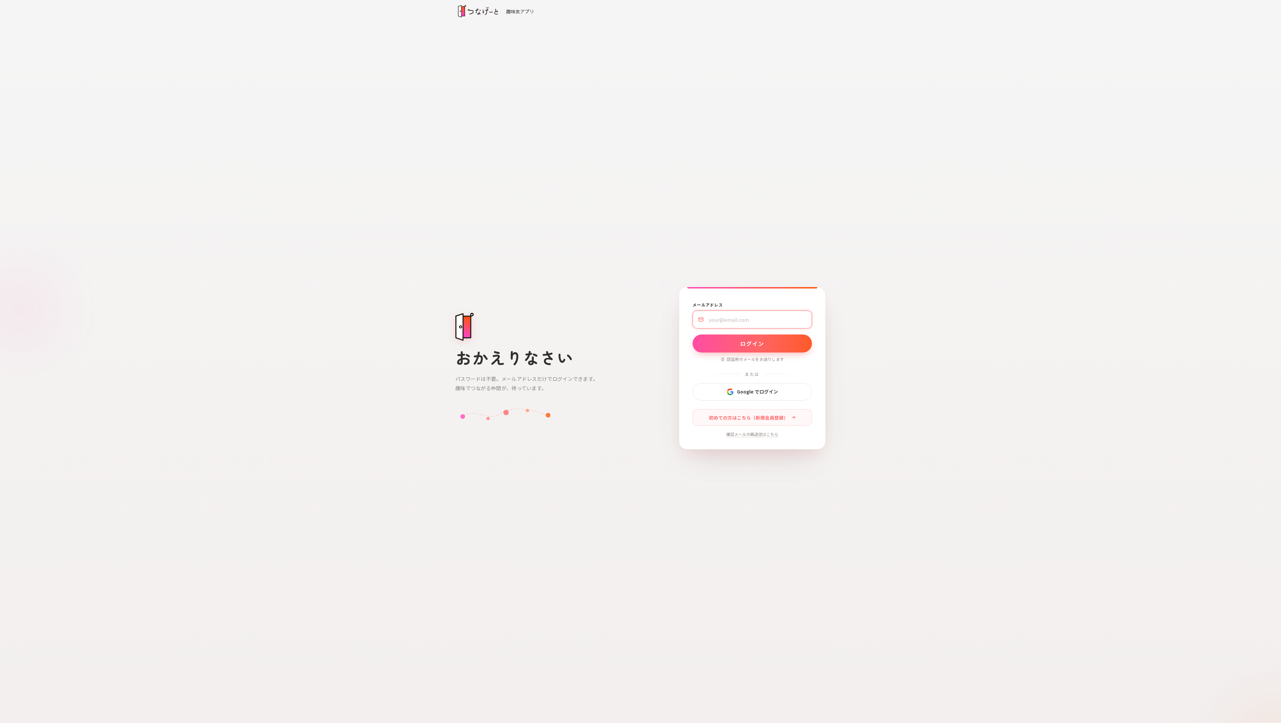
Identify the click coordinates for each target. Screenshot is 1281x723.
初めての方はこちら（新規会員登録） (748, 417)
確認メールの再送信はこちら (752, 434)
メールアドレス (708, 304)
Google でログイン (757, 391)
